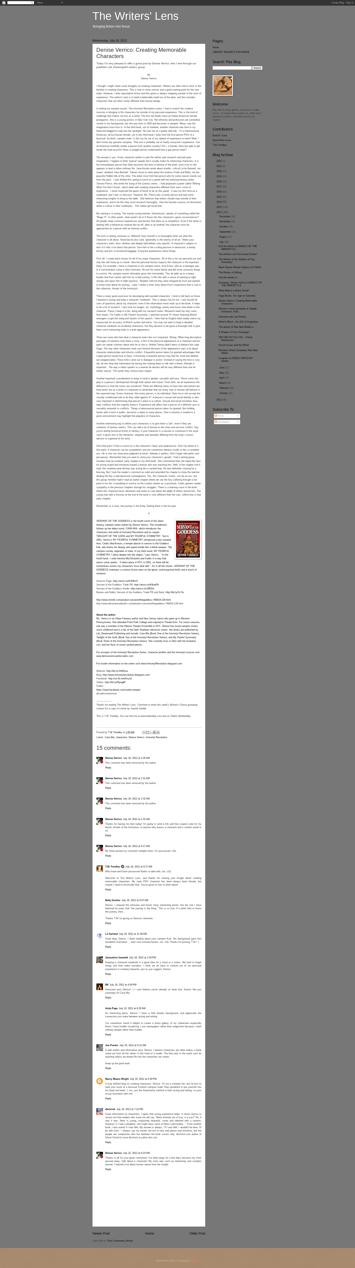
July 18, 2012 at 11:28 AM (133, 933)
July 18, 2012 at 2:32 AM (136, 798)
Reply (108, 767)
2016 (219, 191)
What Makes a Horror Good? (234, 290)
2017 (219, 186)
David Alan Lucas (222, 140)
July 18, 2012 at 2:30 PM (142, 957)
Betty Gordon (112, 900)
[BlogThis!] (147, 732)
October (224, 226)
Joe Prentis (111, 1045)
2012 (219, 212)
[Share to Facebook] (154, 732)
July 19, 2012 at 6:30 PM (143, 1079)
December (225, 216)
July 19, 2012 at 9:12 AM (132, 1045)
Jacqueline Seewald (116, 957)
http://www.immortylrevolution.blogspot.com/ (126, 674)
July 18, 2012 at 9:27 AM (138, 866)
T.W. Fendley (112, 866)
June (222, 367)
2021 (219, 166)
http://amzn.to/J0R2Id (142, 588)
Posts (220, 415)
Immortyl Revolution (156, 737)
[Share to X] (151, 732)
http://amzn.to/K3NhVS (125, 581)
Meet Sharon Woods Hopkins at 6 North (240, 267)
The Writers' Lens (135, 16)
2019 (219, 176)
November (225, 221)
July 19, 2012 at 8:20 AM (132, 1008)
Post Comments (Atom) (120, 1240)
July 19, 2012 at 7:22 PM (129, 1109)
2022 (219, 161)
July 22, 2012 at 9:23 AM (136, 1153)
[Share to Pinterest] (158, 732)
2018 (219, 181)
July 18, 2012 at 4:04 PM (123, 984)
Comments (223, 422)
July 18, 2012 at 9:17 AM (136, 846)
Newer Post (101, 1233)
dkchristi (110, 1109)
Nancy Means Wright (117, 1079)
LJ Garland (111, 933)
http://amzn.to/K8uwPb (146, 584)
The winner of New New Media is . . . (238, 327)
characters (121, 737)
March (223, 383)
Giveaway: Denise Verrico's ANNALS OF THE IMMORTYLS (240, 284)
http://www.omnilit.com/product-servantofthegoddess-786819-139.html (133, 599)
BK (107, 984)
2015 (219, 196)
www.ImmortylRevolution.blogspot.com (161, 663)
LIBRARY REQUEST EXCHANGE (231, 52)
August (223, 236)
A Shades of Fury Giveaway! (234, 332)
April (222, 377)
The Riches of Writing (230, 272)
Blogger (194, 1260)
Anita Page (111, 1008)
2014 (219, 201)
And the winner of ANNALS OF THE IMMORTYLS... (238, 247)
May (222, 372)
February (224, 388)
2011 (219, 399)
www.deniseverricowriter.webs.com (114, 656)
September (225, 231)
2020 (219, 171)
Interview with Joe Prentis (232, 316)
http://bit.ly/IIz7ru (175, 592)
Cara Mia (109, 737)
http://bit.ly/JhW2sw (117, 671)
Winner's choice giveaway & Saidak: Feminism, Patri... (238, 310)
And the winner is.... (229, 277)
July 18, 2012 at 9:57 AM (134, 900)
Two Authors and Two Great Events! (238, 254)
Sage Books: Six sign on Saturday (237, 295)
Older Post (197, 1233)
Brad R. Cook (220, 135)
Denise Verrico (136, 737)
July (221, 242)
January (224, 393)
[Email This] (144, 732)
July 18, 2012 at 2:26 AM (136, 758)
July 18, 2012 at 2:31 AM (136, 778)
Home (149, 1233)
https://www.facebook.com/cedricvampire (118, 689)
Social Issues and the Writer (234, 345)
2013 (219, 207)
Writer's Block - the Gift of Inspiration (238, 321)
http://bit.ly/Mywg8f (115, 682)
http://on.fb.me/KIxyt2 (120, 678)
